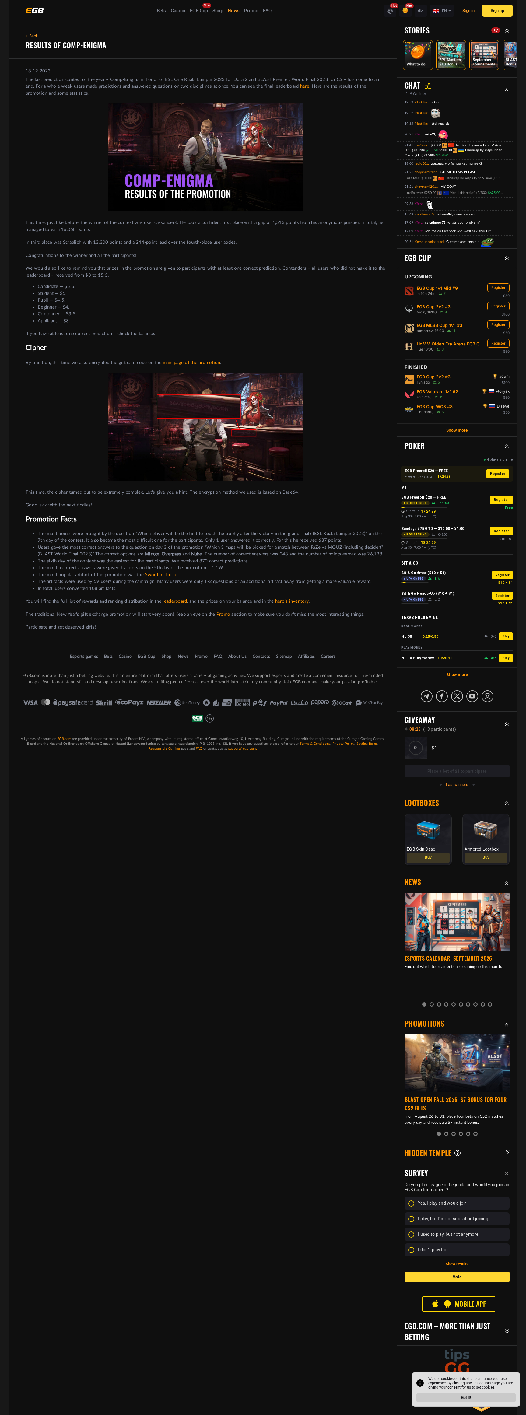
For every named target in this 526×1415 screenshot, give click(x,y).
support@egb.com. (242, 748)
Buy (428, 858)
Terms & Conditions (315, 743)
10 (490, 1004)
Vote (457, 1276)
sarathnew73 (424, 214)
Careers (328, 656)
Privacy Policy (343, 743)
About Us (237, 656)
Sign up (497, 10)
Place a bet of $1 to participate (457, 771)
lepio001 (421, 163)
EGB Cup (199, 10)
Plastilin (421, 102)
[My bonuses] (405, 11)
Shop (217, 10)
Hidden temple (428, 1153)
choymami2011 (426, 172)
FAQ (267, 10)
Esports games (84, 656)
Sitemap (284, 656)
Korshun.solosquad (429, 241)
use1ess (421, 145)
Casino (178, 10)
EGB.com (64, 739)
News (234, 10)
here (304, 86)
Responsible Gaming (164, 748)
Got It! (466, 1398)
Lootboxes (422, 803)
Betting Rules (366, 743)
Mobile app (470, 1303)
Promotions (424, 1023)
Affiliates (306, 656)
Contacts (261, 656)
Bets (161, 10)
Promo (251, 10)
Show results (457, 1264)
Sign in (468, 10)
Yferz (419, 134)
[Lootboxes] (390, 11)
